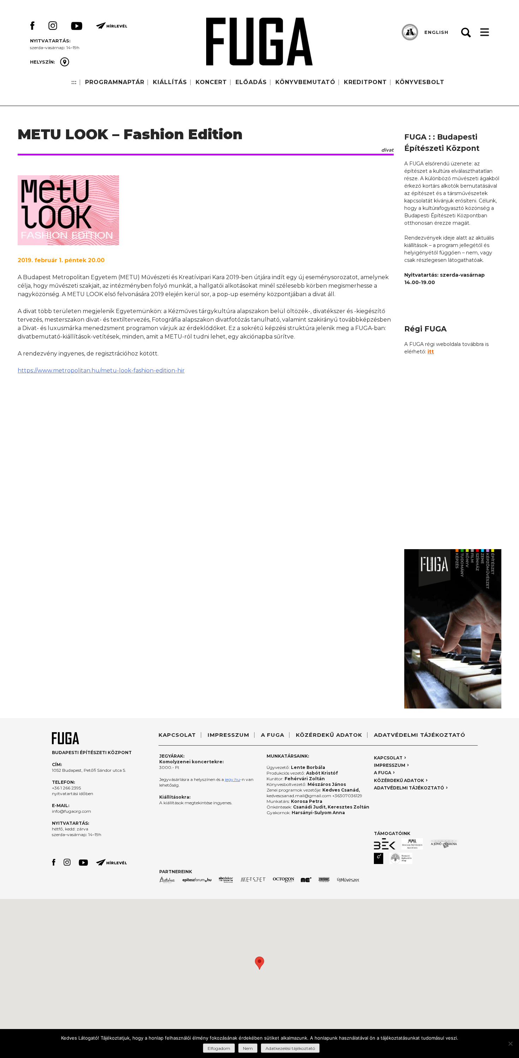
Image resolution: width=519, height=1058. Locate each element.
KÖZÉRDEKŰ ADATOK (329, 734)
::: (74, 82)
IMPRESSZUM (228, 734)
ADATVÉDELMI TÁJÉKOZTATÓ (419, 734)
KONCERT (211, 82)
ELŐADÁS (251, 82)
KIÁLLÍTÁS (170, 82)
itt (431, 351)
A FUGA (272, 734)
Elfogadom (219, 1048)
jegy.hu (232, 779)
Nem (248, 1048)
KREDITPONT (365, 82)
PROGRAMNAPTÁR (114, 82)
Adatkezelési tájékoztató (290, 1048)
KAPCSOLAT (177, 734)
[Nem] (510, 1043)
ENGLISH (436, 32)
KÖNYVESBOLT (420, 82)
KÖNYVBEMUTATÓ (305, 82)
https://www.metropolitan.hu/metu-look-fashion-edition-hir (101, 370)
